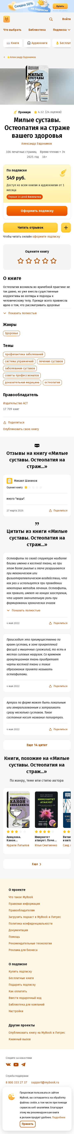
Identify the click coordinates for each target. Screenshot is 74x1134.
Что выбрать (12, 30)
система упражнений (19, 361)
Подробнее (58, 1117)
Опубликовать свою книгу (21, 429)
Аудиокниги (39, 43)
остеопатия (52, 382)
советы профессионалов (22, 375)
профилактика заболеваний (24, 354)
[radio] (20, 260)
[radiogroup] (37, 261)
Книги (15, 43)
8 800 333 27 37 (16, 1082)
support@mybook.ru (45, 1082)
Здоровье (11, 333)
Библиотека (37, 30)
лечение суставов (51, 361)
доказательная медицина (22, 382)
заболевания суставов (20, 368)
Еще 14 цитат (37, 745)
